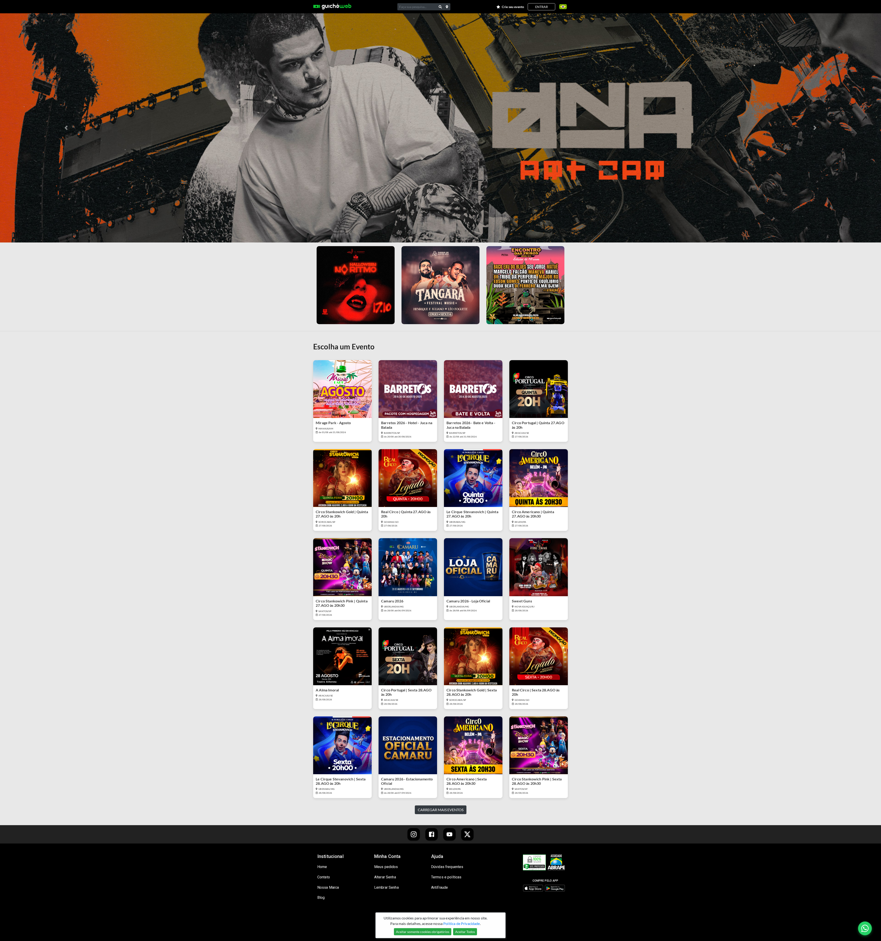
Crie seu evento (512, 7)
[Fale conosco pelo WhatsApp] (865, 928)
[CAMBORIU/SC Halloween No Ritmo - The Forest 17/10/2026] (525, 285)
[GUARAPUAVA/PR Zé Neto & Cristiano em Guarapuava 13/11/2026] (355, 285)
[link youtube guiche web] (449, 834)
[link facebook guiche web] (431, 834)
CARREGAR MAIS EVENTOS (440, 809)
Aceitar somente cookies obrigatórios (422, 932)
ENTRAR (541, 7)
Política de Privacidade (461, 923)
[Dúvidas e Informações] (561, 7)
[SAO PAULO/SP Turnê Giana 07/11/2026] (440, 285)
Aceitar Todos (465, 932)
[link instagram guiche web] (413, 834)
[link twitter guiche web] (467, 834)
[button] (66, 127)
